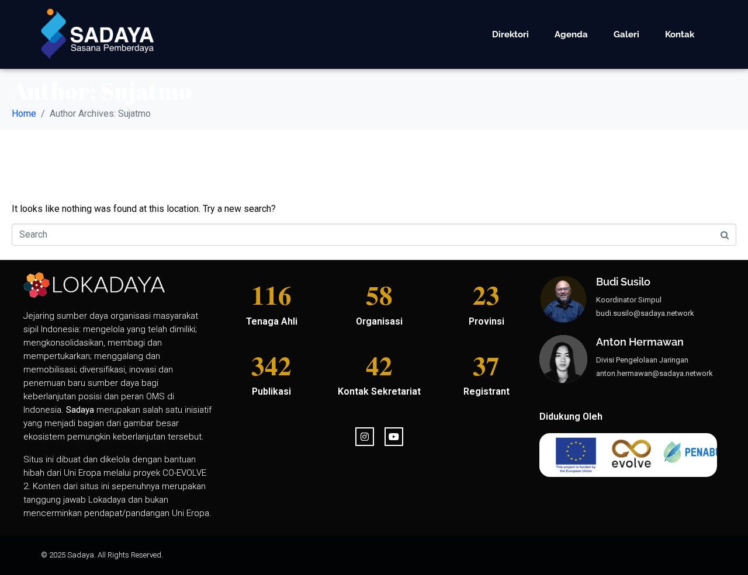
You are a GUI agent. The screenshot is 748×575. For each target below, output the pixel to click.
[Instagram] (364, 436)
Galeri (626, 34)
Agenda (571, 34)
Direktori (510, 34)
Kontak (679, 34)
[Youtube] (394, 436)
